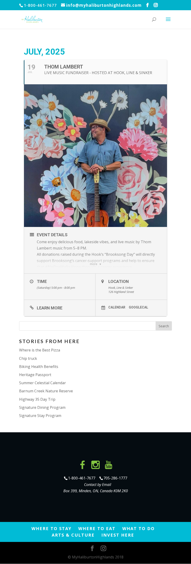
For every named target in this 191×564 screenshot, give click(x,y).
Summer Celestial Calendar (42, 382)
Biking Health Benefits (38, 366)
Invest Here (117, 535)
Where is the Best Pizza (39, 350)
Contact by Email (97, 484)
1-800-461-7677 (82, 478)
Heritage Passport (35, 374)
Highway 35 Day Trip (37, 399)
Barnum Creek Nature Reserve (46, 390)
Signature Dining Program (42, 407)
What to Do (138, 528)
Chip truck (28, 358)
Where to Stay (51, 528)
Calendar (116, 307)
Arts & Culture (73, 535)
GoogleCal (138, 307)
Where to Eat (97, 528)
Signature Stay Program (40, 415)
